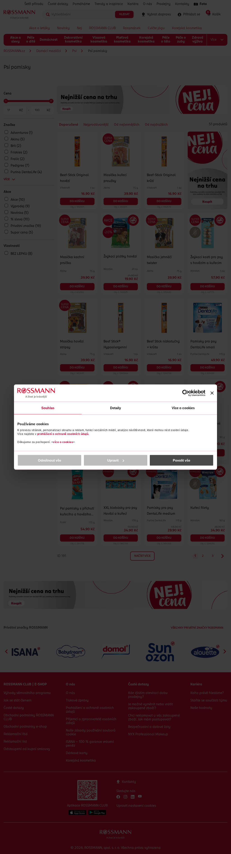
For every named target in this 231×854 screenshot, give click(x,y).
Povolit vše (181, 460)
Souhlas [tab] (47, 408)
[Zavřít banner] (212, 393)
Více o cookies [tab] (183, 408)
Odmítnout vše (49, 460)
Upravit (113, 460)
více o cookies (63, 442)
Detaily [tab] (115, 408)
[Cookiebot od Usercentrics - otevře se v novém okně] (185, 393)
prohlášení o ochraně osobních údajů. (63, 433)
